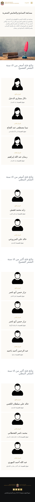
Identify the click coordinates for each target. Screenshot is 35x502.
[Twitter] (16, 489)
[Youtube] (14, 489)
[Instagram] (21, 489)
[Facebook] (19, 489)
